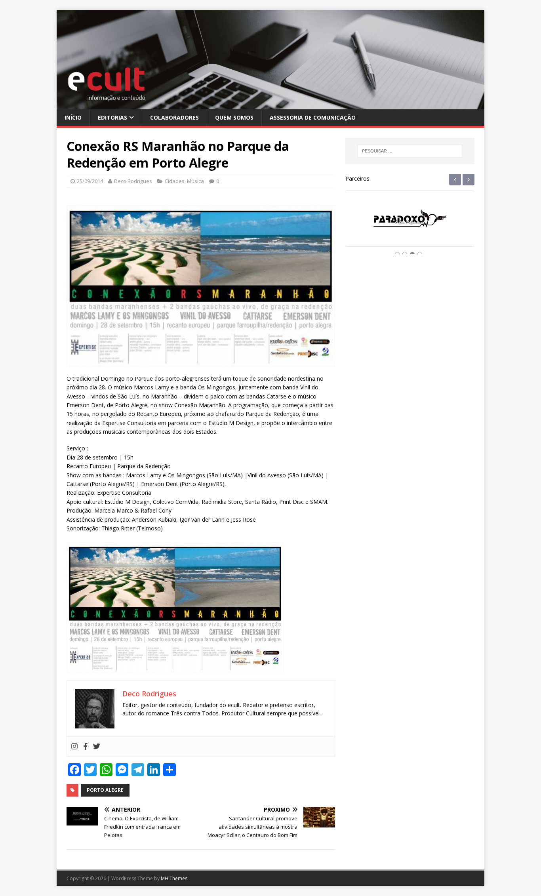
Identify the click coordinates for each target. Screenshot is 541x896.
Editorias (112, 117)
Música (195, 181)
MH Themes (174, 878)
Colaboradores (174, 117)
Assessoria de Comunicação (313, 117)
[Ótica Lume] (409, 226)
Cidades (175, 181)
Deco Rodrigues (133, 181)
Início (73, 117)
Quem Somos (234, 117)
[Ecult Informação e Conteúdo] (270, 104)
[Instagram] (74, 747)
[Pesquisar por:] (410, 151)
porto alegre (105, 790)
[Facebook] (85, 747)
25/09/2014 (90, 181)
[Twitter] (96, 747)
